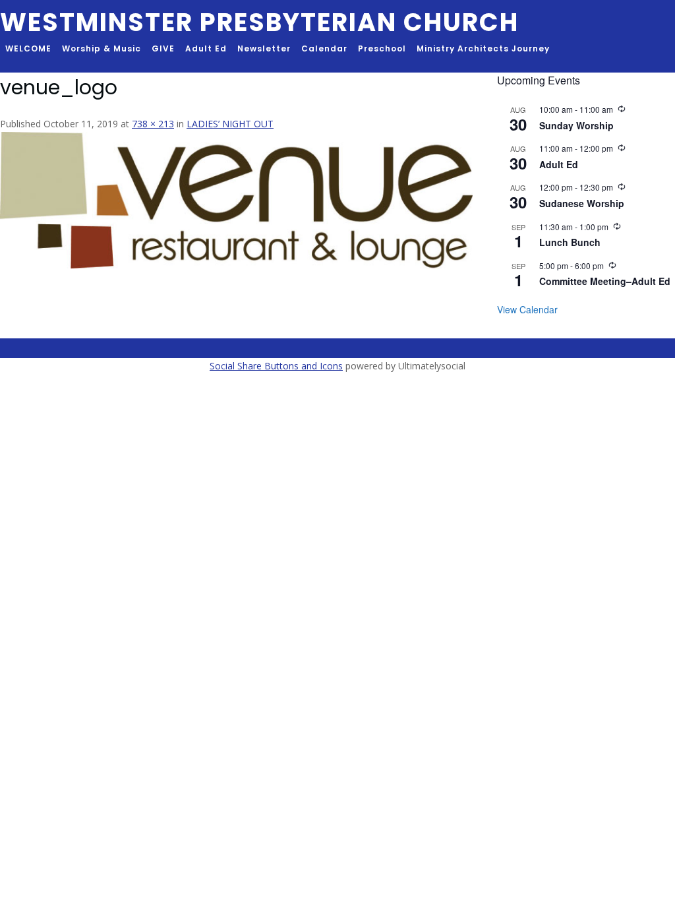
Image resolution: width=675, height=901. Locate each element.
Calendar (324, 48)
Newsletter (264, 48)
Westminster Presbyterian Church (259, 22)
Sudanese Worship (581, 203)
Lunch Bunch (570, 242)
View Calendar (527, 309)
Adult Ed (206, 48)
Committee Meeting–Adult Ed (604, 281)
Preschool (382, 48)
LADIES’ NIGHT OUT (230, 123)
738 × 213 (153, 123)
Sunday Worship (576, 125)
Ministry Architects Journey (483, 48)
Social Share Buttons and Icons (276, 365)
